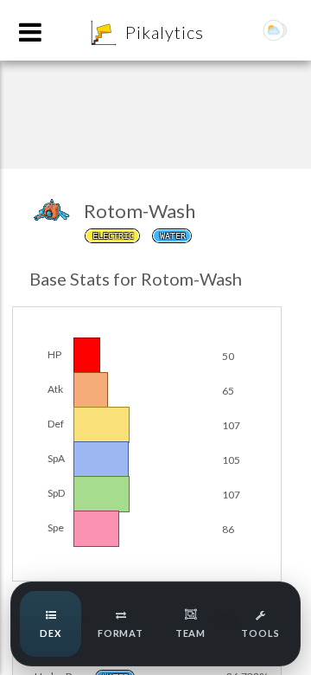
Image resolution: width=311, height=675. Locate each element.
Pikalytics (164, 32)
